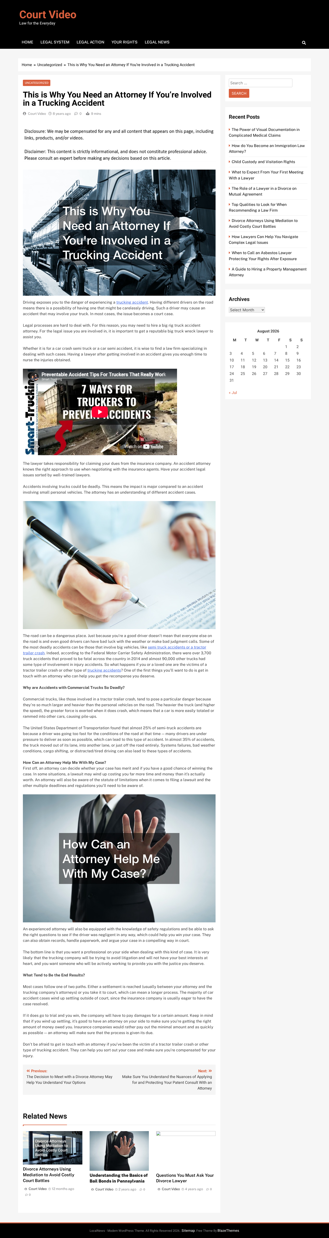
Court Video (47, 15)
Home (27, 42)
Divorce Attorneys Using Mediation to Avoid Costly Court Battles (48, 1174)
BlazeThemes (228, 1230)
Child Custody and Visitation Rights (263, 161)
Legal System (54, 42)
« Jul (233, 393)
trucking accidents (104, 670)
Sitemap (188, 1230)
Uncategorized (36, 83)
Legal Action (90, 42)
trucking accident (132, 302)
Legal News (157, 42)
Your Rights (125, 42)
